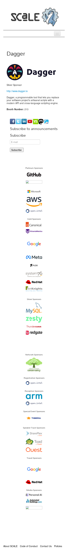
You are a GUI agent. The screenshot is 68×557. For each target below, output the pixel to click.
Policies (58, 546)
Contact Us (46, 546)
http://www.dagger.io (17, 91)
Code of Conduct (29, 546)
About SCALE (10, 546)
